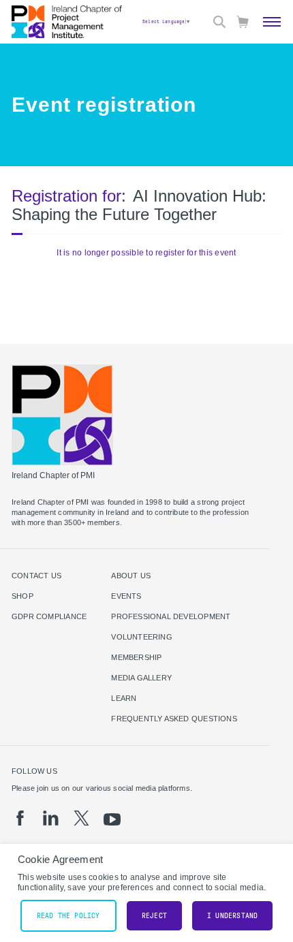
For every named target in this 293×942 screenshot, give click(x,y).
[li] (50, 818)
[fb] (20, 818)
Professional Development (170, 616)
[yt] (112, 819)
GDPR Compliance (49, 616)
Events (126, 596)
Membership (136, 657)
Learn (123, 698)
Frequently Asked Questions (173, 719)
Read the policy (68, 916)
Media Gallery (141, 678)
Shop (22, 596)
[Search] (219, 22)
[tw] (81, 818)
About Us (131, 575)
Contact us (36, 575)
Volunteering (141, 637)
